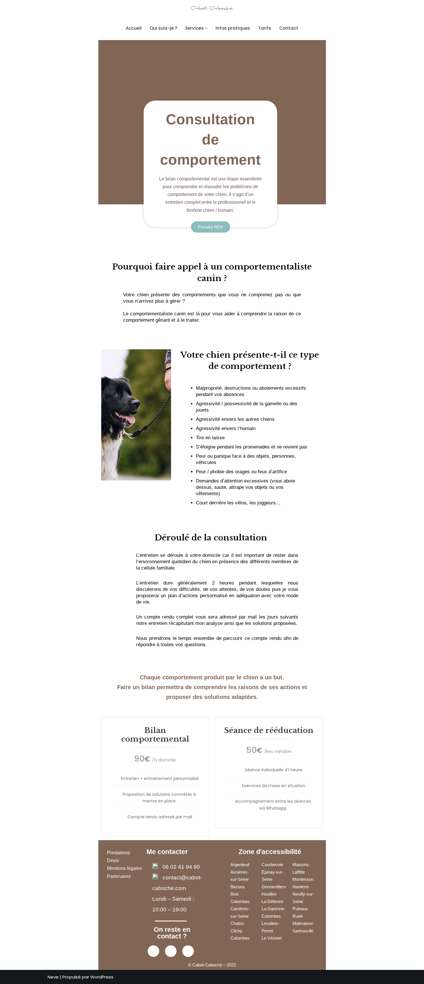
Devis (113, 860)
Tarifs (264, 28)
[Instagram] (171, 951)
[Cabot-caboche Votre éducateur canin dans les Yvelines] (212, 8)
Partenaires (119, 876)
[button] (206, 28)
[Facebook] (153, 951)
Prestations (118, 852)
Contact (288, 28)
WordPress (101, 977)
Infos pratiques (232, 28)
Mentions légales (124, 868)
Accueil (134, 28)
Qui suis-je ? (163, 28)
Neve (53, 977)
